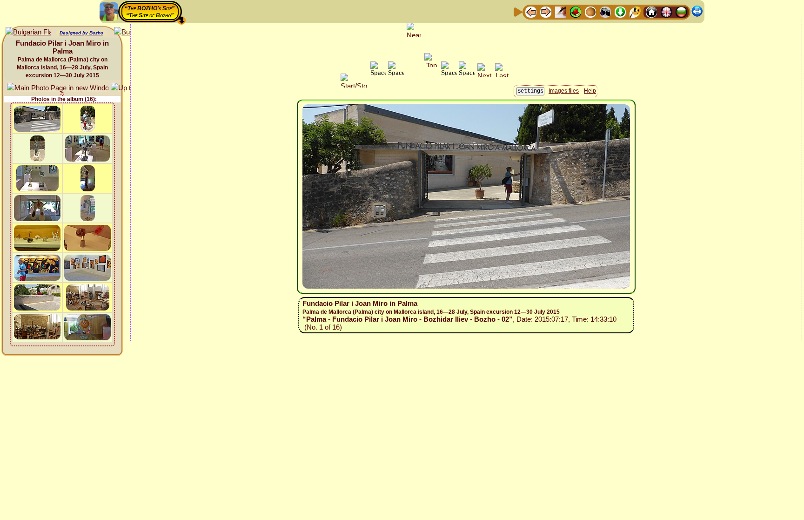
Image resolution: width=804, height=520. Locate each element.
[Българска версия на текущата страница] (28, 32)
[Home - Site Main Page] (651, 11)
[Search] (635, 11)
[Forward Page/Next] (545, 11)
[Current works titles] (590, 11)
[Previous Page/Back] (530, 11)
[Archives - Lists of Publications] (560, 11)
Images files (564, 91)
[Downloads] (620, 11)
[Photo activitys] (605, 11)
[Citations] (575, 11)
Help (590, 91)
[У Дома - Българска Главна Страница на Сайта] (681, 11)
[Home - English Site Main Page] (666, 11)
